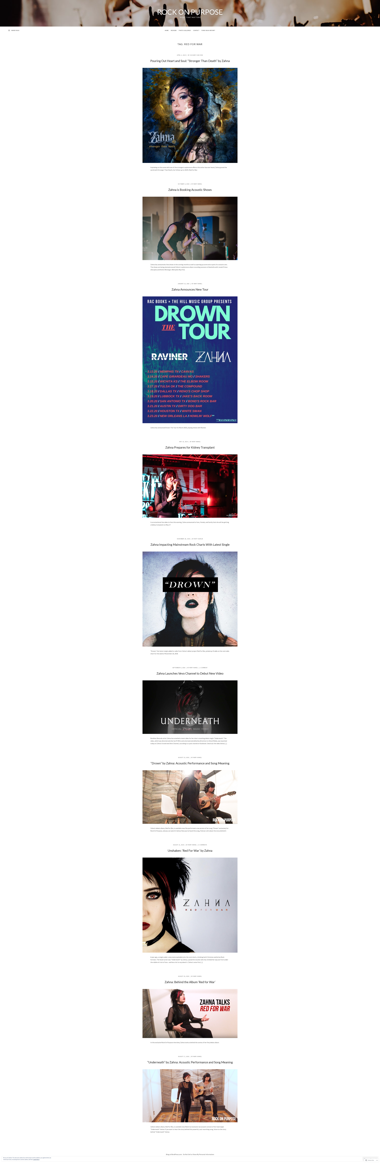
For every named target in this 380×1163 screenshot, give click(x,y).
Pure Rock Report (208, 30)
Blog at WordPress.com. (174, 1154)
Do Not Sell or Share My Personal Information (198, 1154)
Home (167, 30)
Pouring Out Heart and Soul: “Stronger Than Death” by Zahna (190, 61)
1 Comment (204, 668)
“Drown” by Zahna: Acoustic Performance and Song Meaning (190, 763)
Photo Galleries (185, 30)
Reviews (174, 30)
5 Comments (203, 845)
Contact (196, 30)
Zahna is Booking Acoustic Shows (190, 189)
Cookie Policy (36, 1159)
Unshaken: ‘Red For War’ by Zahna (190, 850)
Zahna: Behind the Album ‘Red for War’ (190, 982)
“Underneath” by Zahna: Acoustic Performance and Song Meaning (190, 1062)
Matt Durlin (198, 539)
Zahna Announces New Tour (190, 289)
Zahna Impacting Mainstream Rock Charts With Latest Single (190, 544)
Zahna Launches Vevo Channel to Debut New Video (190, 673)
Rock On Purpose (190, 12)
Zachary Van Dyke (196, 55)
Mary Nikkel (198, 184)
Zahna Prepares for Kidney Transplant (190, 447)
